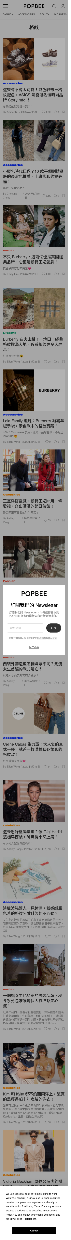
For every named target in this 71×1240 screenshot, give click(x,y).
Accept (34, 1230)
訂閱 (53, 628)
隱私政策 (52, 637)
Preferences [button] (30, 1219)
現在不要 (34, 647)
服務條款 (41, 637)
